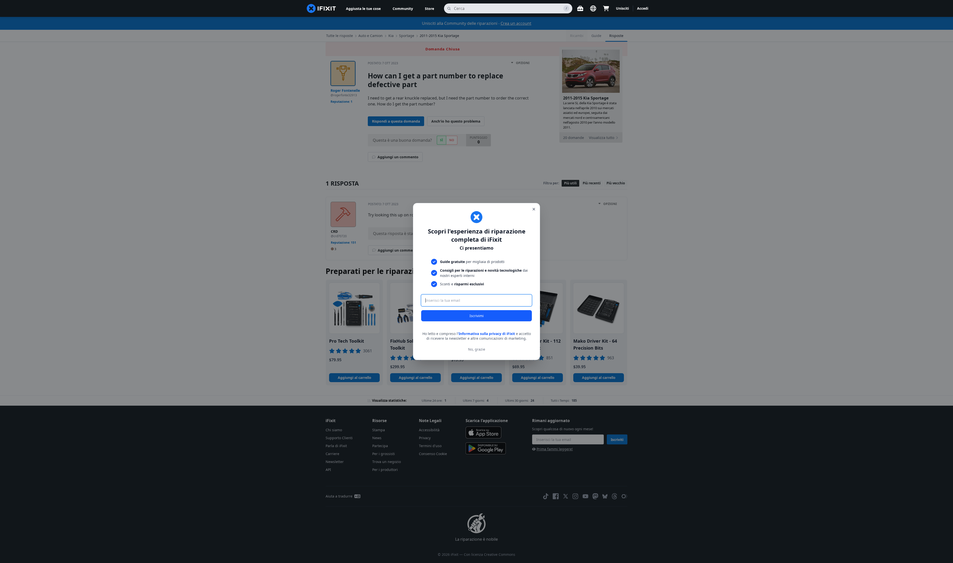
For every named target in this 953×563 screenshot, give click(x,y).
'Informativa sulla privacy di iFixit (486, 333)
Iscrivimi (477, 315)
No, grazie (476, 349)
